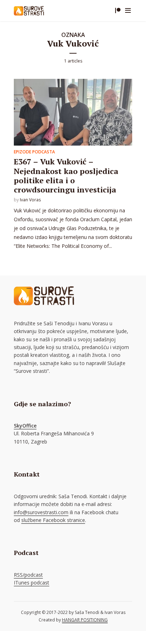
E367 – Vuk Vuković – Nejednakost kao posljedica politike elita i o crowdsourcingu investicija (66, 175)
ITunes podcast (31, 582)
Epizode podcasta (34, 152)
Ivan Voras (30, 200)
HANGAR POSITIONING (85, 620)
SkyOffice (25, 425)
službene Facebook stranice (53, 520)
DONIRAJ (117, 11)
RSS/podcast (28, 574)
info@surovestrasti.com (41, 512)
